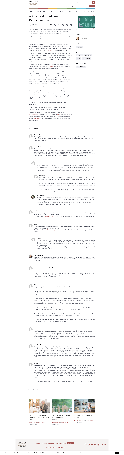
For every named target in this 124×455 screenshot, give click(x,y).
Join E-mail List (68, 6)
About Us (91, 11)
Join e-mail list (61, 447)
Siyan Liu (82, 420)
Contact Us (76, 6)
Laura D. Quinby (89, 420)
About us (48, 447)
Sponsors (69, 11)
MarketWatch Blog (33, 422)
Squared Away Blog (81, 66)
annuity (78, 58)
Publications (41, 11)
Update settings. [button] (99, 452)
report (51, 66)
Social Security (88, 55)
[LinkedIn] (71, 25)
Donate (92, 6)
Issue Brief (76, 420)
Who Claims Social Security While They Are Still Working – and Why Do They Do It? (39, 417)
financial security (86, 58)
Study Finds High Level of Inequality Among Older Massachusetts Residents (61, 417)
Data (61, 11)
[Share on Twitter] (67, 25)
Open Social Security (49, 216)
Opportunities (80, 11)
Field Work (79, 47)
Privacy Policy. (110, 452)
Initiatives (53, 11)
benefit (49, 50)
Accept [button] (116, 452)
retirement (79, 55)
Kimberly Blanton (83, 38)
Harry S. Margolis (65, 422)
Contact (54, 447)
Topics (32, 11)
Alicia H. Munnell (41, 422)
